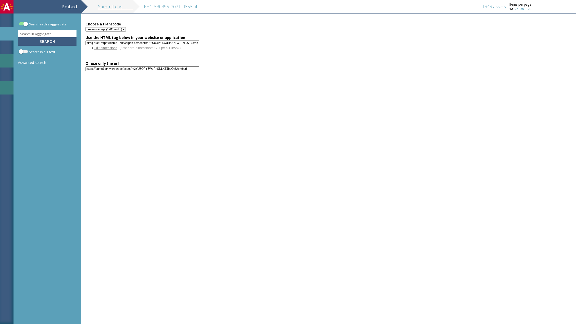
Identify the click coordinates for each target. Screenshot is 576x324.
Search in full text (42, 52)
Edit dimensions (105, 48)
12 (511, 9)
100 (528, 9)
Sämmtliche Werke (117, 7)
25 (516, 9)
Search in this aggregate (48, 24)
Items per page (520, 4)
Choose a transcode (103, 24)
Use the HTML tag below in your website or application (135, 37)
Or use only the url (102, 63)
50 (522, 9)
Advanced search (32, 62)
